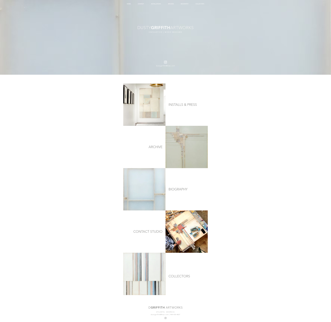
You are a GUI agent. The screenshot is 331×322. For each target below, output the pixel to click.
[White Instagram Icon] (165, 62)
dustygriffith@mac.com (165, 66)
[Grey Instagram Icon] (165, 318)
